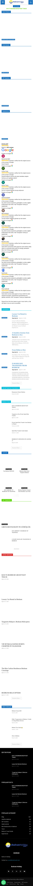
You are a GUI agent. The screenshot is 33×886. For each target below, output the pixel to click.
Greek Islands (5, 72)
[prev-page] (15, 495)
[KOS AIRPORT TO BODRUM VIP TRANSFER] (8, 480)
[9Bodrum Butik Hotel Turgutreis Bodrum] (24, 461)
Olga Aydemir (15, 318)
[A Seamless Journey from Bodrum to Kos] (6, 334)
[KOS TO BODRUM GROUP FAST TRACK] (12, 61)
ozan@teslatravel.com (14, 860)
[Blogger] (8, 871)
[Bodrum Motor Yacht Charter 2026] (12, 28)
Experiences (4, 138)
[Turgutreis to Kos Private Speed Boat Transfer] (6, 416)
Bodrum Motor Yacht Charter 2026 (10, 35)
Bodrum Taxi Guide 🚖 (17, 727)
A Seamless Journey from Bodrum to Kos (20, 334)
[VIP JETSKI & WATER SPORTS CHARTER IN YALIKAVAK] (16, 634)
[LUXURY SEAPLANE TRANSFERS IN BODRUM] (6, 542)
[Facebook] (12, 871)
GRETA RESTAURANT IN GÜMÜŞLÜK (11, 101)
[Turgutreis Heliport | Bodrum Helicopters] (16, 612)
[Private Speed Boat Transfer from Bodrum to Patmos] (6, 425)
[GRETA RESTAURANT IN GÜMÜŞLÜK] (12, 94)
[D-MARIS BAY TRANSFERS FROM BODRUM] (6, 365)
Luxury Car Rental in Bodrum (12, 599)
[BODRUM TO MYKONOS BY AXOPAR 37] (6, 441)
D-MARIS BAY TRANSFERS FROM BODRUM (19, 365)
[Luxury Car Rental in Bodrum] (12, 127)
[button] (3, 882)
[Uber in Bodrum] (6, 738)
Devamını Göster (16, 383)
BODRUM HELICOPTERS (11, 693)
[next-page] (17, 495)
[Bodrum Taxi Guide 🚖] (6, 730)
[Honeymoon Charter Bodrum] (6, 394)
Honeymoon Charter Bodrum (18, 392)
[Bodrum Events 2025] (6, 713)
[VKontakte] (24, 871)
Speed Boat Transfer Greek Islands (20, 430)
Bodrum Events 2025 (16, 710)
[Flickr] (16, 871)
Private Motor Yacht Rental (8, 39)
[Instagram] (20, 871)
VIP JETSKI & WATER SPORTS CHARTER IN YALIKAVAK (13, 645)
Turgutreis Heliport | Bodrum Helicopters (16, 622)
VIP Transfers (5, 105)
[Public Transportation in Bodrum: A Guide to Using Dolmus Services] (6, 721)
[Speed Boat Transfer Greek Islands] (6, 433)
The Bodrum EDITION (8, 471)
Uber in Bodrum (15, 736)
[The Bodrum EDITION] (8, 461)
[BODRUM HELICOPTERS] (16, 683)
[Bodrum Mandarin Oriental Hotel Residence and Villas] (24, 480)
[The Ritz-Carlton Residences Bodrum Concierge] (16, 659)
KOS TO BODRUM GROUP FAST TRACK (16, 8)
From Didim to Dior (19, 350)
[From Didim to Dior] (6, 352)
